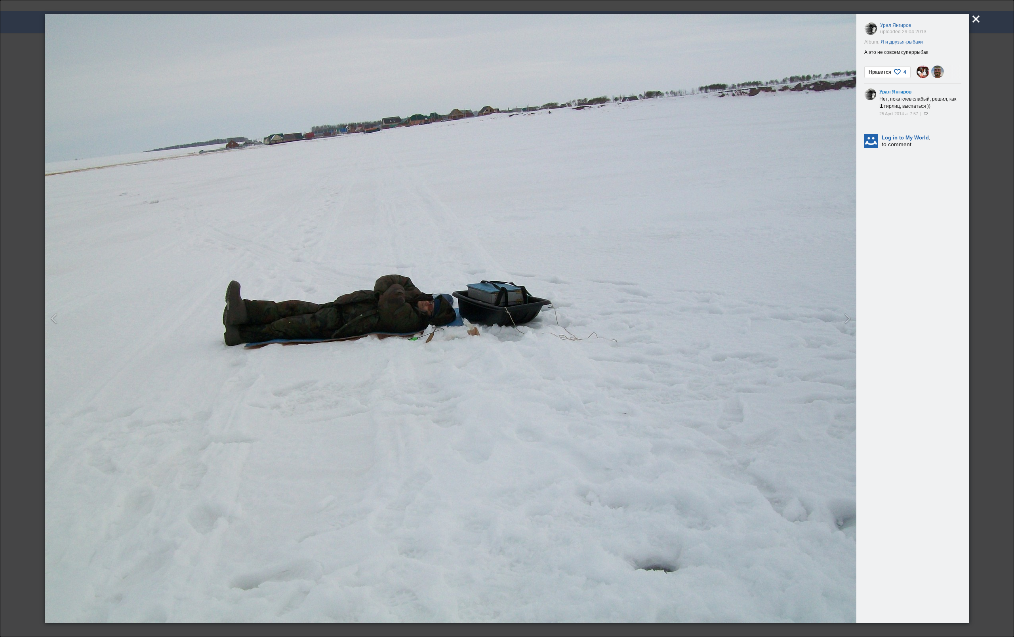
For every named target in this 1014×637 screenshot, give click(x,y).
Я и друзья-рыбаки (902, 42)
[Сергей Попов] (937, 71)
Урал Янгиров (895, 25)
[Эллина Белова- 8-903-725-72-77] (923, 71)
